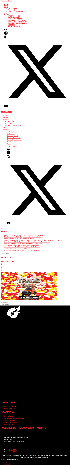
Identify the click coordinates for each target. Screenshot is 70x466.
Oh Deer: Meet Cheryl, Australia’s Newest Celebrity (18, 248)
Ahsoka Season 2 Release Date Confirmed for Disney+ (19, 238)
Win (5, 13)
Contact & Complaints (11, 406)
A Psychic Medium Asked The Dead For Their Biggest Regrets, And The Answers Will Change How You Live (33, 240)
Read (6, 7)
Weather (11, 25)
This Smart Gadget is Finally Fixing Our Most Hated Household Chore (23, 237)
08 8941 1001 (13, 452)
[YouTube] (6, 107)
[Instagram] (5, 38)
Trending (11, 10)
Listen (6, 4)
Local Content (8, 424)
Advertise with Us (9, 408)
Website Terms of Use (11, 422)
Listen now (5, 112)
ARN (5, 462)
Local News (12, 8)
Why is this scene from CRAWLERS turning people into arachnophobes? (23, 235)
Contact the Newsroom (17, 11)
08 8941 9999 (13, 450)
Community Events (15, 19)
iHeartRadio (7, 464)
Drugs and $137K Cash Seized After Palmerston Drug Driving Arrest (22, 250)
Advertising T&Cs (9, 420)
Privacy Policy (8, 416)
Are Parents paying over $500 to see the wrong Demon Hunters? (21, 245)
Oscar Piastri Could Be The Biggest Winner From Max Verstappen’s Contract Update (27, 242)
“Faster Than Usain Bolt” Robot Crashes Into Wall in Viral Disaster (22, 247)
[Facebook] (6, 34)
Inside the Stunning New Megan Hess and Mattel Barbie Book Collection (23, 243)
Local (6, 14)
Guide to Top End (14, 16)
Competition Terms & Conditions (14, 418)
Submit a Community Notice (18, 23)
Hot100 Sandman (14, 26)
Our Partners (13, 17)
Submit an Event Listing (17, 20)
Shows (6, 5)
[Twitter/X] (36, 103)
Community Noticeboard (17, 22)
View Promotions (7, 261)
